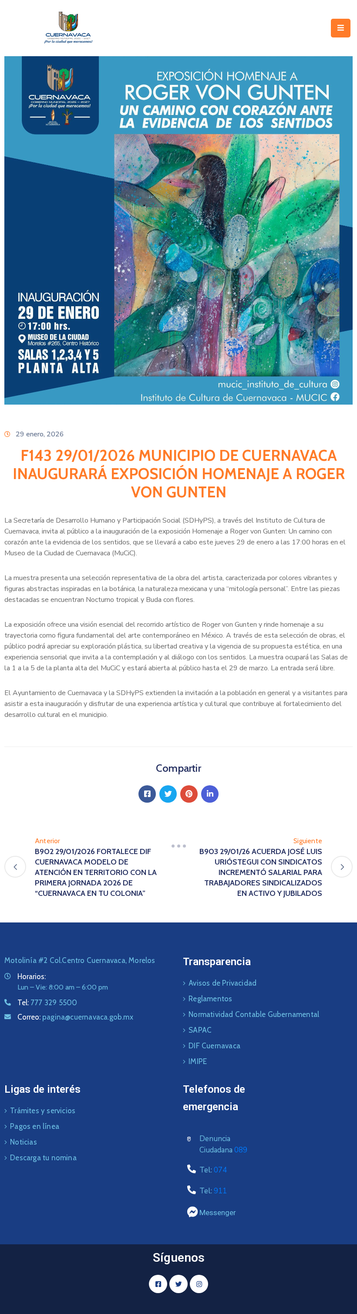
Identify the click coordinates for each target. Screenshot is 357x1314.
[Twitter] (168, 794)
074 (220, 1170)
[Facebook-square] (158, 1284)
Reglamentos (210, 998)
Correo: (75, 1017)
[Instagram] (199, 1284)
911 (220, 1191)
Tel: (47, 1002)
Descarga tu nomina (43, 1157)
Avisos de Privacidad (222, 983)
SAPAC (200, 1030)
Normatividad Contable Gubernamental (254, 1014)
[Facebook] (147, 794)
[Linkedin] (210, 794)
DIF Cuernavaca (214, 1045)
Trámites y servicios (42, 1110)
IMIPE (198, 1061)
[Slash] (178, 846)
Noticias (23, 1142)
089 (240, 1150)
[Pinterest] (189, 794)
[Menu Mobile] (340, 28)
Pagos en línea (34, 1126)
